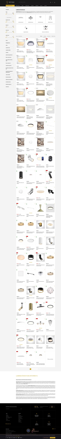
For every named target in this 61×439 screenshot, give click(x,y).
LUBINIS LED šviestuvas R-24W (50, 100)
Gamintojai (32, 5)
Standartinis (45, 36)
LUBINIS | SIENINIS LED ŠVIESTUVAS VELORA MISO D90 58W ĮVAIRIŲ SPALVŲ (40, 134)
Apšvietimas (37, 5)
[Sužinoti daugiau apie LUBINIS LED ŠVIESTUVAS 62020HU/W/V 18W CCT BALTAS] (21, 93)
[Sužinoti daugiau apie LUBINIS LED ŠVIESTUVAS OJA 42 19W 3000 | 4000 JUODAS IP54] (31, 323)
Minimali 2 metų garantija (49, 416)
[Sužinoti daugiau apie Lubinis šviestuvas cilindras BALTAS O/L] (31, 290)
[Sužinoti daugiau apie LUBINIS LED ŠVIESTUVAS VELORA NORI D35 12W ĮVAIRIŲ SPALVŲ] (21, 126)
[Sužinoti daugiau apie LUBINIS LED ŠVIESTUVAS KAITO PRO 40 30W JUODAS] (40, 307)
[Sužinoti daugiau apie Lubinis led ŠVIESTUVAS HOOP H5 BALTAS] (31, 60)
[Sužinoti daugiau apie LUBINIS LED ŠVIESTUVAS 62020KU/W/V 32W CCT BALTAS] (21, 60)
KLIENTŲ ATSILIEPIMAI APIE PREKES (52, 407)
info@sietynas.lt (10, 432)
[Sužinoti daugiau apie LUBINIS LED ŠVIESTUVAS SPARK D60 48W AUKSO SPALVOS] (21, 224)
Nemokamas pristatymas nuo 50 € (37, 416)
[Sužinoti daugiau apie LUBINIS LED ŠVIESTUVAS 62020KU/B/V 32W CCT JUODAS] (40, 43)
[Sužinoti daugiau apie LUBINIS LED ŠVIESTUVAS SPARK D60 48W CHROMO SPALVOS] (50, 274)
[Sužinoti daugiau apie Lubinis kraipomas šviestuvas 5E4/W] (50, 241)
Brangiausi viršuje (53, 36)
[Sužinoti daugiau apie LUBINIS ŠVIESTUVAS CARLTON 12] (50, 323)
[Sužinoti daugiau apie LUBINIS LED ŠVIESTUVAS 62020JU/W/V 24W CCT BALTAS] (21, 76)
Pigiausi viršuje (48, 36)
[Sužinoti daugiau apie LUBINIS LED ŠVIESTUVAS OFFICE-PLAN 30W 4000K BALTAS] (21, 274)
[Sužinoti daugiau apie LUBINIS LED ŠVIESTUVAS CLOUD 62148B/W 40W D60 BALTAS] (50, 224)
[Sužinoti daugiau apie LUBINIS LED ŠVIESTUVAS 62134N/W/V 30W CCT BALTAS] (31, 339)
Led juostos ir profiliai (20, 418)
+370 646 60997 (11, 431)
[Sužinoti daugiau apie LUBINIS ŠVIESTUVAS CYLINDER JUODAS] (50, 158)
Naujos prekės (19, 415)
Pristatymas (7, 415)
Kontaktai (45, 5)
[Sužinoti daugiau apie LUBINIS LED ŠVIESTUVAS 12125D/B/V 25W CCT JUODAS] (50, 339)
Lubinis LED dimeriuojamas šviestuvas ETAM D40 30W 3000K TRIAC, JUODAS (31, 364)
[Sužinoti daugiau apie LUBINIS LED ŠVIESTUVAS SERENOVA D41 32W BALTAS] (50, 43)
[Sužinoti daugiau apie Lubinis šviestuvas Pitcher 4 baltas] (21, 208)
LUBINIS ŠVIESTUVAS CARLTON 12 (50, 330)
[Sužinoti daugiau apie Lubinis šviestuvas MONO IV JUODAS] (31, 274)
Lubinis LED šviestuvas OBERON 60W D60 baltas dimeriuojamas (49, 118)
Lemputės (19, 419)
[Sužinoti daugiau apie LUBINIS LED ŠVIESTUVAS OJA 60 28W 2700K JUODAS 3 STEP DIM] (21, 339)
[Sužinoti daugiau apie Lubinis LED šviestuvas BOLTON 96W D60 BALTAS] (21, 323)
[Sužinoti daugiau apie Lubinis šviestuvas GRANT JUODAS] (40, 323)
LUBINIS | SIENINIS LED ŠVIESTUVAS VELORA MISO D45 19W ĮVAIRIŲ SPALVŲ (40, 150)
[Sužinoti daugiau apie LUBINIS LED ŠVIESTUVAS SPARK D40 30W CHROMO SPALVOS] (21, 290)
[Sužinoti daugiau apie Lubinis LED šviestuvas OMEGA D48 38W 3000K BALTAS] (40, 175)
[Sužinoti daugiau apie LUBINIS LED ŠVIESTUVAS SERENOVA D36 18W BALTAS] (21, 356)
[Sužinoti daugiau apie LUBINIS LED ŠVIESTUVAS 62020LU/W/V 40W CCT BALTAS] (21, 43)
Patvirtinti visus (52, 437)
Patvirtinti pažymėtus (46, 437)
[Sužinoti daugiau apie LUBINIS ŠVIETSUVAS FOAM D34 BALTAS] (21, 257)
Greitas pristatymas (9, 17)
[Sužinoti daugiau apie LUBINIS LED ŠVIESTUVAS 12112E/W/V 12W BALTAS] (40, 339)
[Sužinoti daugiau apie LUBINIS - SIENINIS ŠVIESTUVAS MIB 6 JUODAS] (50, 175)
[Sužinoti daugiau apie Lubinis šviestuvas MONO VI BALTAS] (50, 126)
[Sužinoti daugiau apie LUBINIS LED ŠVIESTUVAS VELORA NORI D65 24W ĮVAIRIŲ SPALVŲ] (21, 109)
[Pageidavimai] (52, 2)
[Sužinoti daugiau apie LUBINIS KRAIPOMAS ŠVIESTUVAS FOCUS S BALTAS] (31, 158)
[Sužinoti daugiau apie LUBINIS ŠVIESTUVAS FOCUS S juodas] (21, 175)
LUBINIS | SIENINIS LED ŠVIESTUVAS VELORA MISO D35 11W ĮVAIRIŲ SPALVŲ (20, 167)
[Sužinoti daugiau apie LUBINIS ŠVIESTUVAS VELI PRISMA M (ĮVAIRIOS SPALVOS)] (50, 290)
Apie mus (41, 5)
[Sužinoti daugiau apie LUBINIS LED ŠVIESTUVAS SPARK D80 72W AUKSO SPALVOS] (50, 257)
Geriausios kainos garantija (49, 424)
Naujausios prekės (18, 5)
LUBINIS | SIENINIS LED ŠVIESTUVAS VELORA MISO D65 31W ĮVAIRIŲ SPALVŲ (20, 150)
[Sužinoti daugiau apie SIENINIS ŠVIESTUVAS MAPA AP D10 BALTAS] (31, 142)
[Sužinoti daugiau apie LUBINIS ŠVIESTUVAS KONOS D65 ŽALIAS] (40, 208)
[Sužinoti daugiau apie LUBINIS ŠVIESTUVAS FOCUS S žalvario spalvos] (31, 307)
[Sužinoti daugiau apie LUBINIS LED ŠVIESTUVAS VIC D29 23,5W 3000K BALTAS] (40, 191)
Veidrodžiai (19, 421)
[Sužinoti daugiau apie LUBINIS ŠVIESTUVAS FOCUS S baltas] (40, 241)
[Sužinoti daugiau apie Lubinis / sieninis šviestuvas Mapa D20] (21, 191)
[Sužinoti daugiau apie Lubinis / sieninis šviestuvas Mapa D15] (31, 76)
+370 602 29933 (8, 431)
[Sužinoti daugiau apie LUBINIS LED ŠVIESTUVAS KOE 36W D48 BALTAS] (50, 142)
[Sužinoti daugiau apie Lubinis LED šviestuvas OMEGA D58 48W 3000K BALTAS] (31, 175)
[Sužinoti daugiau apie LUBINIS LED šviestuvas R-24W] (50, 93)
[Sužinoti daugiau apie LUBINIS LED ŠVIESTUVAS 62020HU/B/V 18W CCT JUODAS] (40, 76)
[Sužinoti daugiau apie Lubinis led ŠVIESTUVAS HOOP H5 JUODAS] (31, 257)
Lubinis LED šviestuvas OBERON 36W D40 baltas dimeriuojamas (30, 118)
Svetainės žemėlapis (8, 420)
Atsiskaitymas (7, 416)
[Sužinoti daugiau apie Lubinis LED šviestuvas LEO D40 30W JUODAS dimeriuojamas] (21, 241)
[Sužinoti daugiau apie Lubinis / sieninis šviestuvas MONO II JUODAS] (50, 191)
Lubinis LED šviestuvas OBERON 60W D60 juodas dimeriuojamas (49, 216)
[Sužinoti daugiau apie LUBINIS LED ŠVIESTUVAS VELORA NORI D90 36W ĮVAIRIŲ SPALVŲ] (40, 93)
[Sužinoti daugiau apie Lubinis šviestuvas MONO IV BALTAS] (31, 208)
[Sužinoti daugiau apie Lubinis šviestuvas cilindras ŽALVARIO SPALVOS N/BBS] (40, 224)
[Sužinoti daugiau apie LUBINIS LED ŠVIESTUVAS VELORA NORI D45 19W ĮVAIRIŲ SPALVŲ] (40, 109)
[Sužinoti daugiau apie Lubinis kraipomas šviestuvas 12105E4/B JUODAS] (40, 257)
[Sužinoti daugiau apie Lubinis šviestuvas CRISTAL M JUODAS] (40, 274)
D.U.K (6, 418)
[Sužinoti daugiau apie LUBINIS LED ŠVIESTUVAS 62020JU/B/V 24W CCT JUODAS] (40, 60)
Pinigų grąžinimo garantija (36, 424)
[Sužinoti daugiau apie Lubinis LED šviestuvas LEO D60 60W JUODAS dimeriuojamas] (31, 126)
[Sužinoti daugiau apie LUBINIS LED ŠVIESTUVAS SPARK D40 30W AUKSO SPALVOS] (31, 224)
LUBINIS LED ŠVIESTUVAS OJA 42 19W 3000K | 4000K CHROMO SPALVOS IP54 (30, 249)
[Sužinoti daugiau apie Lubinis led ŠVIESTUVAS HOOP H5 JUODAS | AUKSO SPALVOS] (40, 290)
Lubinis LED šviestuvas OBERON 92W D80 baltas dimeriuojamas (49, 85)
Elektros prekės (19, 420)
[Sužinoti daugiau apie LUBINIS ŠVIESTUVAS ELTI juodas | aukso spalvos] (21, 307)
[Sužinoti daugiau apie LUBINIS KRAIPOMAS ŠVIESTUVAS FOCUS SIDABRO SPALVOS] (31, 191)
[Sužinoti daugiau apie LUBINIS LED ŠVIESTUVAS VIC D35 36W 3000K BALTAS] (50, 60)
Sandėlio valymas (27, 5)
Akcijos (22, 5)
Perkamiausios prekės (20, 416)
